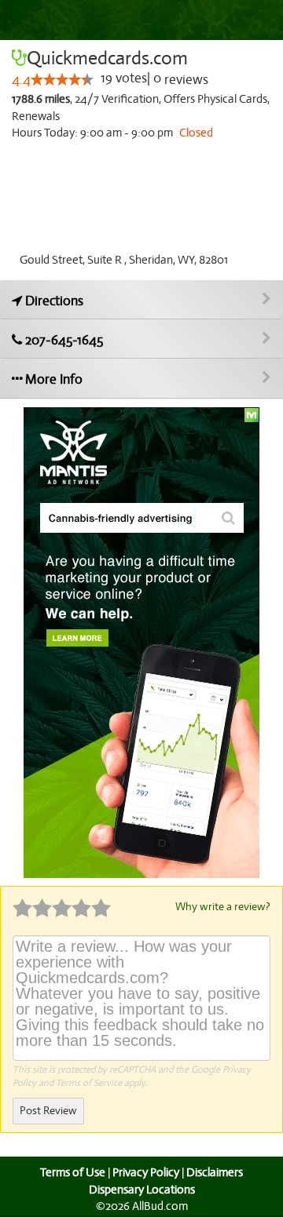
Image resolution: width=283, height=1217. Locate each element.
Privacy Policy (145, 1172)
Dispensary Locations (142, 1189)
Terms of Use (72, 1172)
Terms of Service (89, 1082)
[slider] (62, 79)
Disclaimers (214, 1172)
